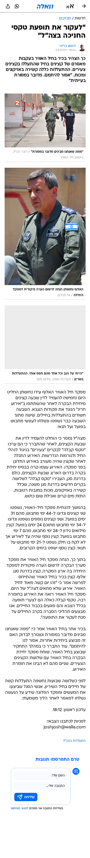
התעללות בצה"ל (74, 740)
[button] (70, 6)
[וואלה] (45, 6)
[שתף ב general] (7, 6)
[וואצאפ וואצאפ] (17, 6)
